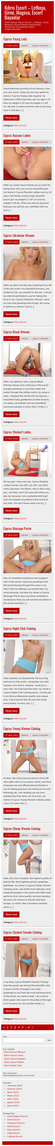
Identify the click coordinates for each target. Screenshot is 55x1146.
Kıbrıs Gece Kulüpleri (15, 1058)
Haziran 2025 (14, 1088)
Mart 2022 (13, 1098)
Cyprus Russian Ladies (17, 135)
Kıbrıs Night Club (13, 1065)
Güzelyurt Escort (16, 1122)
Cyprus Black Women (16, 331)
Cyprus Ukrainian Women (18, 235)
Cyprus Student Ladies (17, 431)
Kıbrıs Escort (20, 125)
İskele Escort (13, 1126)
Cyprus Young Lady (15, 38)
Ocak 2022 (13, 1105)
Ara (5, 1036)
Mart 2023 (13, 1092)
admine (24, 45)
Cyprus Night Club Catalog (19, 628)
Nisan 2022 (13, 1095)
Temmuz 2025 (14, 1085)
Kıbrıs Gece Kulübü (14, 1062)
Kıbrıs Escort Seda (13, 1055)
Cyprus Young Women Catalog (21, 728)
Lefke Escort (13, 1133)
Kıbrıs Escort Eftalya (14, 1052)
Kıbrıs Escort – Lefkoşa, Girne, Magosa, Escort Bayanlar (25, 12)
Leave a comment (40, 45)
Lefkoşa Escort (15, 1136)
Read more (11, 117)
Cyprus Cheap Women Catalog (21, 828)
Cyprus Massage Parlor (17, 528)
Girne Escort (13, 1119)
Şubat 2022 (13, 1102)
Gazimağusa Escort (17, 1116)
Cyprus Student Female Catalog (22, 932)
